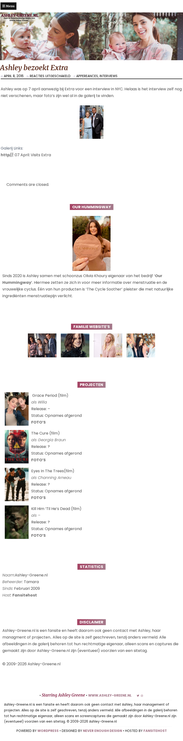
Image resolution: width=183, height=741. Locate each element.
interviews (108, 76)
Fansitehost (24, 595)
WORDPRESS (48, 731)
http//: (8, 155)
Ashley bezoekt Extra (34, 67)
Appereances (87, 76)
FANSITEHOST (155, 731)
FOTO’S (38, 422)
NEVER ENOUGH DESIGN (102, 731)
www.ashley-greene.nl (110, 695)
